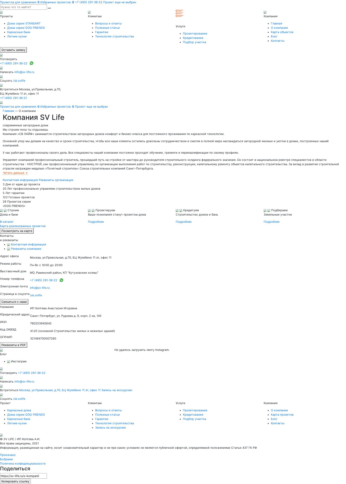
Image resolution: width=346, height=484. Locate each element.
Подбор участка (194, 42)
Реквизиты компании (25, 248)
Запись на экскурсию (116, 390)
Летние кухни (17, 36)
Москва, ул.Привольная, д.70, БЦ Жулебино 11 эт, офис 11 (60, 390)
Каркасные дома (19, 410)
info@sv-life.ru (24, 72)
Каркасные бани (18, 32)
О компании (279, 28)
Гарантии (101, 32)
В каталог (7, 221)
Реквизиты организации (56, 180)
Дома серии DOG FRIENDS (26, 28)
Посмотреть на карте (16, 231)
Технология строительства (114, 36)
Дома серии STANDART (24, 23)
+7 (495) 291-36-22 (13, 63)
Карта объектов (282, 32)
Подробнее (96, 221)
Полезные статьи (107, 28)
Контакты (277, 40)
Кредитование (193, 38)
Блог (274, 36)
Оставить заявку (13, 50)
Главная (276, 23)
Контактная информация (20, 180)
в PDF (13, 345)
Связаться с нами (14, 302)
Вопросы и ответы (108, 23)
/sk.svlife (19, 80)
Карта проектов (282, 414)
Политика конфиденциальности (23, 463)
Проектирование (195, 33)
